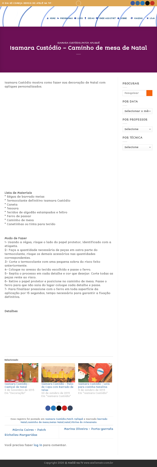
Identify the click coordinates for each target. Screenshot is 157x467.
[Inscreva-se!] (55, 3)
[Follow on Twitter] (142, 3)
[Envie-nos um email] (147, 3)
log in (38, 445)
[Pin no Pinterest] (64, 408)
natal (67, 422)
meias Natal (56, 422)
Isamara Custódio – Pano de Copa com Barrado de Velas (57, 387)
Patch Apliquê (91, 43)
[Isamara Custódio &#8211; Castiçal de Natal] (21, 372)
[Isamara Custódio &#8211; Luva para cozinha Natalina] (95, 372)
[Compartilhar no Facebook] (47, 408)
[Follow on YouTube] (152, 3)
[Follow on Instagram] (137, 3)
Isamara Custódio (69, 43)
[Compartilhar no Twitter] (53, 408)
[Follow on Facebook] (132, 3)
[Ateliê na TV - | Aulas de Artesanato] (19, 16)
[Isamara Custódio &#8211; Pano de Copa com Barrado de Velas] (58, 372)
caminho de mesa (38, 422)
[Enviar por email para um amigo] (58, 408)
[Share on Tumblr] (70, 408)
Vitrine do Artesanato (84, 422)
